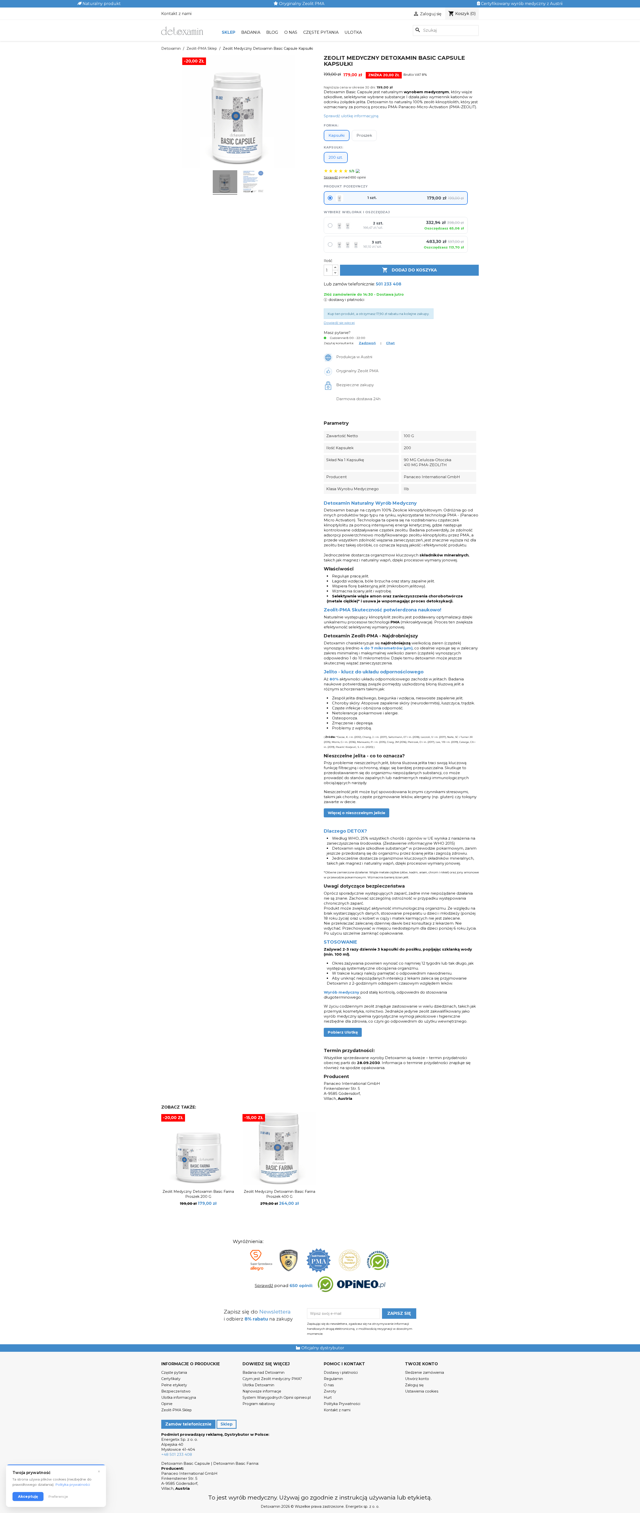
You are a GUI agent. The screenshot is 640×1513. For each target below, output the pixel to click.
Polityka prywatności (72, 1485)
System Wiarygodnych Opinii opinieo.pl (276, 1397)
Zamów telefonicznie (188, 1424)
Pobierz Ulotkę (343, 1032)
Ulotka (353, 32)
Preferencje (58, 1497)
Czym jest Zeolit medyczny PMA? (272, 1379)
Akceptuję (28, 1496)
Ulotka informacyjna (178, 1397)
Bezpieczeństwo (175, 1391)
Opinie (166, 1404)
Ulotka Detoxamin (258, 1385)
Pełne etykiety (174, 1385)
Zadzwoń (367, 343)
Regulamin (333, 1379)
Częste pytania (320, 32)
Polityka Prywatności (342, 1404)
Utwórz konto (417, 1379)
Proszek (364, 135)
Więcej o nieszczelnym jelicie (356, 812)
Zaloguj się (414, 1385)
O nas (290, 32)
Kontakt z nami (176, 13)
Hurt (328, 1397)
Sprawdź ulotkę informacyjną (351, 115)
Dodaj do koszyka (409, 270)
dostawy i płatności (346, 299)
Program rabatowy (258, 1404)
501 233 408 (388, 284)
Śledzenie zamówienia (424, 1372)
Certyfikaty (170, 1379)
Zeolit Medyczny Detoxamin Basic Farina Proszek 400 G (279, 1194)
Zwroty (330, 1391)
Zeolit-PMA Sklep (176, 1410)
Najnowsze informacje (261, 1391)
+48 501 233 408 (176, 1454)
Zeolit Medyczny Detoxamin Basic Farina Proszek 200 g (198, 1194)
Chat (390, 343)
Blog (272, 32)
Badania (250, 32)
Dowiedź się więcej (339, 323)
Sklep (228, 32)
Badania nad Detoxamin (263, 1372)
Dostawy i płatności (341, 1372)
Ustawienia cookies (421, 1391)
